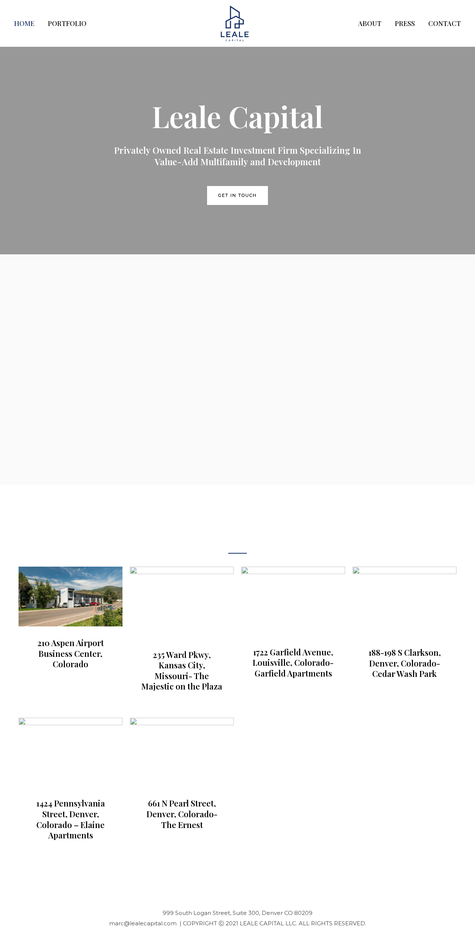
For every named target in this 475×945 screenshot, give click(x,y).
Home (24, 23)
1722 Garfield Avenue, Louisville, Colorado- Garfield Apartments (293, 662)
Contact (444, 23)
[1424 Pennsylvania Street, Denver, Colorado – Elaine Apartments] (70, 751)
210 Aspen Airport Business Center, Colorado (70, 653)
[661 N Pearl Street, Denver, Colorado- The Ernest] (182, 751)
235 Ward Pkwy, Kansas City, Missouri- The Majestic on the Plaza (181, 670)
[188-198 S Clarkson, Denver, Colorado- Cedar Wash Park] (404, 600)
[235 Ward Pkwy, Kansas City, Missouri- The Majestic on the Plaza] (182, 601)
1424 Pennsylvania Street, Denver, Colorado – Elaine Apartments (70, 819)
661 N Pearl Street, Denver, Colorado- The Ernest (182, 814)
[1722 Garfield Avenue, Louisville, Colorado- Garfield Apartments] (293, 600)
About (369, 23)
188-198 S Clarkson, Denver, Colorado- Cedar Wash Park (404, 663)
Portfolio (67, 23)
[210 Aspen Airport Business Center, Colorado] (70, 596)
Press (405, 23)
